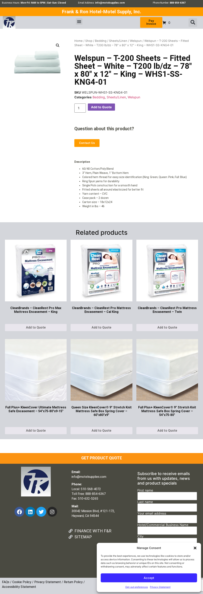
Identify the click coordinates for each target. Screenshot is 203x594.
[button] (195, 548)
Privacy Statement (160, 586)
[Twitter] (41, 512)
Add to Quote (101, 107)
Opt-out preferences (136, 586)
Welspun (136, 41)
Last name (145, 502)
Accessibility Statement (19, 587)
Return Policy (73, 582)
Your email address (151, 513)
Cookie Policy (21, 582)
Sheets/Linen (118, 41)
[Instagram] (52, 512)
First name (145, 490)
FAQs (5, 582)
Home (78, 41)
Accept (149, 578)
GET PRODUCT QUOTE (101, 458)
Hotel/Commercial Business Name (162, 525)
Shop (88, 41)
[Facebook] (19, 512)
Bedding (100, 41)
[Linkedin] (30, 512)
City (140, 536)
